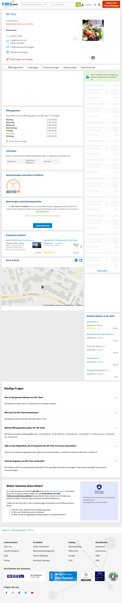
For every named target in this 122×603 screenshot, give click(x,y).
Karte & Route (88, 67)
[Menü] (100, 4)
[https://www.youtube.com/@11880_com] (32, 592)
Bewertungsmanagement (43, 551)
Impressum (100, 547)
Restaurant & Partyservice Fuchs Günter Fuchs (61, 240)
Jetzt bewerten (43, 225)
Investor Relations (11, 551)
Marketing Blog (75, 547)
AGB (97, 556)
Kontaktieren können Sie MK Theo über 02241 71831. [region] (26, 419)
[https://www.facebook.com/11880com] (6, 592)
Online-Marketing (40, 556)
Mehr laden (102, 270)
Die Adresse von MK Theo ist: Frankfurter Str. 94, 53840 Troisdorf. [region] (30, 403)
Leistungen (32, 67)
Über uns (8, 547)
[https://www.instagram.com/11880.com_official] (12, 592)
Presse (7, 560)
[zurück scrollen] (4, 67)
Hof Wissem (92, 358)
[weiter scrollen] (118, 67)
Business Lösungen (41, 560)
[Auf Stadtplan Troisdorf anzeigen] (80, 260)
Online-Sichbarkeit (41, 547)
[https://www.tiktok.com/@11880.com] (19, 592)
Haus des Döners (94, 346)
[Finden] (78, 4)
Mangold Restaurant (96, 370)
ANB (97, 560)
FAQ (70, 560)
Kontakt (72, 556)
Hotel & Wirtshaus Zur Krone (19, 240)
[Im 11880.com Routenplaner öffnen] (76, 259)
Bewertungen (70, 67)
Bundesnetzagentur (58, 491)
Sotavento (91, 321)
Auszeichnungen (51, 67)
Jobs (6, 556)
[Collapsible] (116, 397)
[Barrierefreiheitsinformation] (96, 4)
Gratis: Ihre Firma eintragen (111, 4)
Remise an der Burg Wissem (99, 334)
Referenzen (73, 551)
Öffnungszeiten (15, 67)
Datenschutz (100, 551)
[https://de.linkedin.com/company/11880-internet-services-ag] (25, 592)
